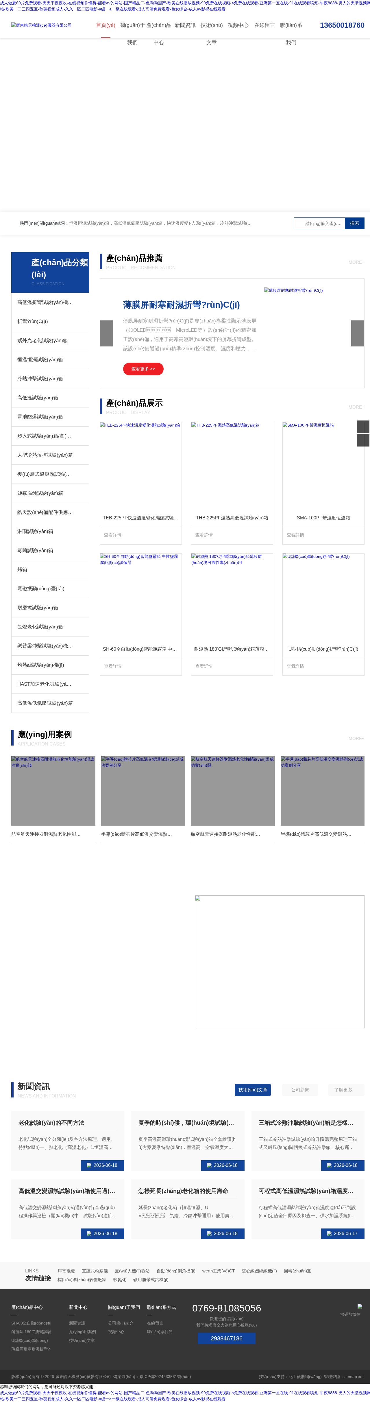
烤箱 (22, 569)
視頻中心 (238, 25)
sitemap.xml (354, 1376)
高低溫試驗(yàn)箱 (37, 398)
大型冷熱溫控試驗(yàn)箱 (45, 455)
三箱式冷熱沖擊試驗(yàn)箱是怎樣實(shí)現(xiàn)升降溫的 (308, 1122)
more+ (357, 262)
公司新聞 (300, 1089)
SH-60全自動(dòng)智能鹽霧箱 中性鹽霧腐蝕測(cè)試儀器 (142, 649)
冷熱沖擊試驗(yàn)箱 (40, 378)
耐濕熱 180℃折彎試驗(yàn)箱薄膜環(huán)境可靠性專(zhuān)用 (233, 649)
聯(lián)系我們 (291, 30)
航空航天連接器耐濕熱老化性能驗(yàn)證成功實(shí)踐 (53, 834)
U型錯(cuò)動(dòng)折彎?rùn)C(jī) (323, 649)
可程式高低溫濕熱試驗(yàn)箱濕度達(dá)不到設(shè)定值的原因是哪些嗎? (308, 1191)
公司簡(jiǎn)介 (121, 1323)
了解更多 (343, 1089)
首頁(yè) (105, 25)
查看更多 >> (143, 368)
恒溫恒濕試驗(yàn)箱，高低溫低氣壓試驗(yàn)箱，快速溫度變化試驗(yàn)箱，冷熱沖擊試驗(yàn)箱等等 (169, 223)
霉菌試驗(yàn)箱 (35, 550)
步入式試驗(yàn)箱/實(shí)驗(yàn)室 (45, 436)
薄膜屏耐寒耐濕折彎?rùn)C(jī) (181, 304)
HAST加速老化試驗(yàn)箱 (45, 684)
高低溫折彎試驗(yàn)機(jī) (45, 302)
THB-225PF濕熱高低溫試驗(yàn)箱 (232, 517)
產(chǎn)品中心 (158, 30)
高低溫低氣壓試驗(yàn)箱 (45, 703)
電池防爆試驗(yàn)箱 (40, 417)
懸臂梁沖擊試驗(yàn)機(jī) (45, 646)
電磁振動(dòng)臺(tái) (40, 588)
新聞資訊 (185, 25)
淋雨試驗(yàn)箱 (35, 531)
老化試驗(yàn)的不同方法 (51, 1122)
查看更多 (29, 1010)
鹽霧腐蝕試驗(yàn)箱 (40, 493)
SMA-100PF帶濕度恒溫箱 (323, 517)
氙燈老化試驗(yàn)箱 (40, 627)
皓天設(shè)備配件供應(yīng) (45, 512)
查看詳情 (112, 534)
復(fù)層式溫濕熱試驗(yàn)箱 (45, 474)
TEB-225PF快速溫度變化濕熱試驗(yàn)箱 (142, 517)
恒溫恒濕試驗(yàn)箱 (40, 359)
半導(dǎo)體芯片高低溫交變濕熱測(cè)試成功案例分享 (143, 834)
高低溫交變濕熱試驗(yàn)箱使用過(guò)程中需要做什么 (67, 1191)
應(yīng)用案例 (82, 1331)
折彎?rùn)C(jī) (32, 321)
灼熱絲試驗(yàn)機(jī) (40, 665)
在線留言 (264, 25)
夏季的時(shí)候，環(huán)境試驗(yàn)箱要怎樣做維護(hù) (187, 1122)
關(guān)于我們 (132, 30)
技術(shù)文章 (212, 30)
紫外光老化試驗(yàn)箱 (42, 340)
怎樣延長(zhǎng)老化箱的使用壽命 (183, 1191)
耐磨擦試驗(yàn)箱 (37, 607)
